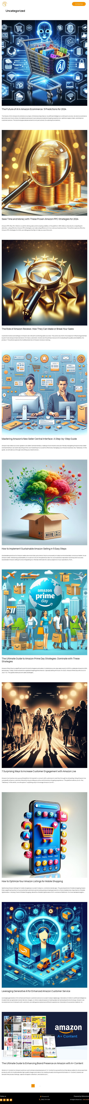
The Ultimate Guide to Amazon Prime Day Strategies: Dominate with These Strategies (41, 660)
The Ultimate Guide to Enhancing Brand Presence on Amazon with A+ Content (42, 1063)
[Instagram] (4, 1100)
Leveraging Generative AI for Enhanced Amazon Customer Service (36, 991)
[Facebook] (1, 1100)
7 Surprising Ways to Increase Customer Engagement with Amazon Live (39, 771)
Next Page (77, 1086)
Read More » (5, 123)
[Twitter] (11, 1100)
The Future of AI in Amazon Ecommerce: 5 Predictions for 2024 (34, 109)
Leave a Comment (7, 113)
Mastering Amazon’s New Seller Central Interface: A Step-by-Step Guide (39, 438)
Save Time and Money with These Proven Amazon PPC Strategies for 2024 (40, 219)
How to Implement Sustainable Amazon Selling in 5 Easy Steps (34, 548)
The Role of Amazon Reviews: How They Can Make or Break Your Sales (38, 328)
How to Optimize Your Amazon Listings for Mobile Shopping (32, 881)
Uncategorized (18, 113)
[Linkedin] (7, 1100)
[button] (64, 4)
